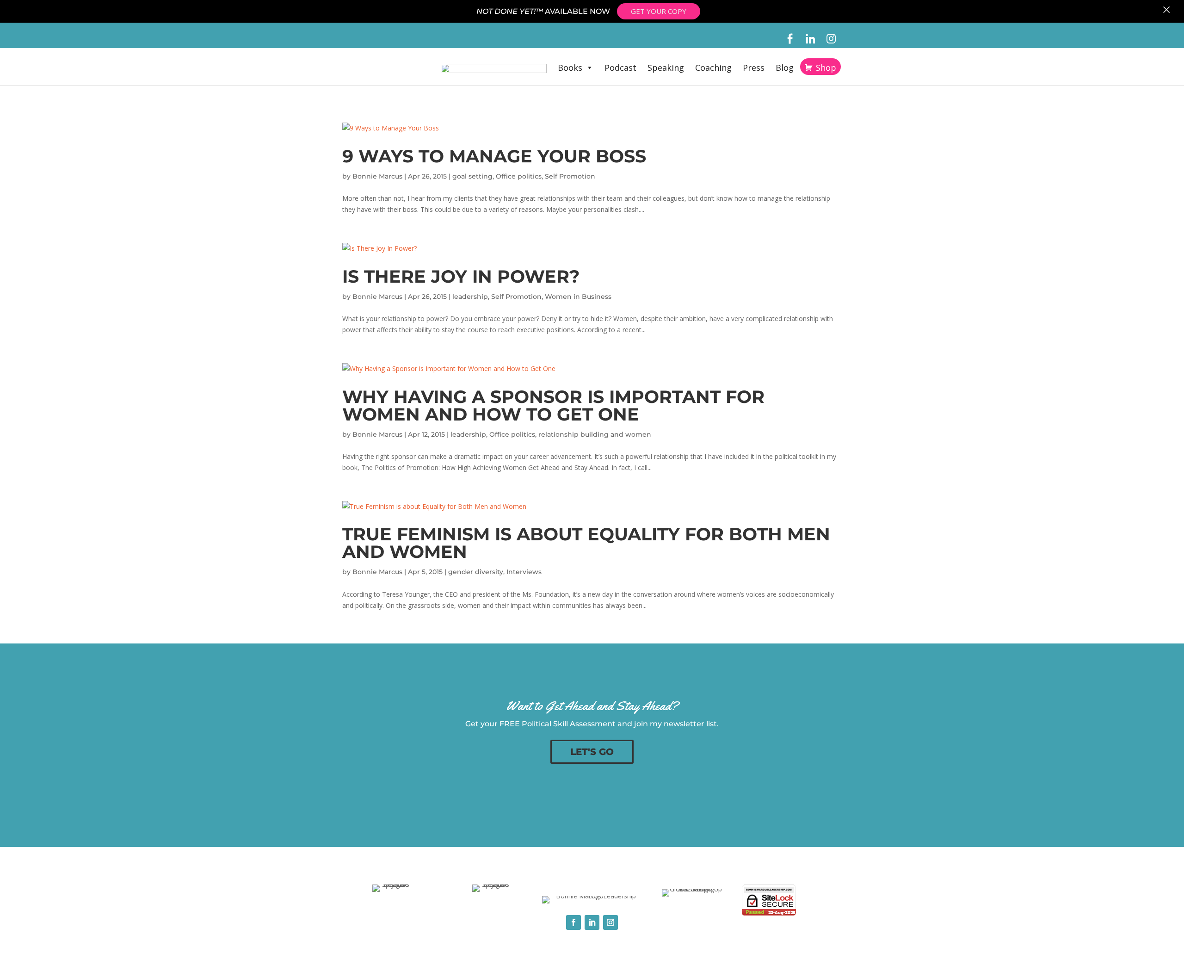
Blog (785, 67)
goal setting (472, 176)
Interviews (524, 572)
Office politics (519, 176)
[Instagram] (831, 39)
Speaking (666, 67)
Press (754, 67)
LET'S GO (592, 751)
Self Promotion (570, 176)
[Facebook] (789, 39)
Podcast (620, 67)
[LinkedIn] (810, 39)
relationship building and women (594, 434)
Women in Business (578, 296)
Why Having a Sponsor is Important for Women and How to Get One (553, 405)
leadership (470, 296)
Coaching (713, 67)
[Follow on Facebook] (573, 922)
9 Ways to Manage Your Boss (494, 156)
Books (570, 67)
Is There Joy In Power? (461, 276)
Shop (826, 67)
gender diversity (475, 572)
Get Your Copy (658, 11)
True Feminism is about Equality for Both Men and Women (586, 543)
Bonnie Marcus (377, 176)
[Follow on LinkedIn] (592, 922)
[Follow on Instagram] (610, 922)
